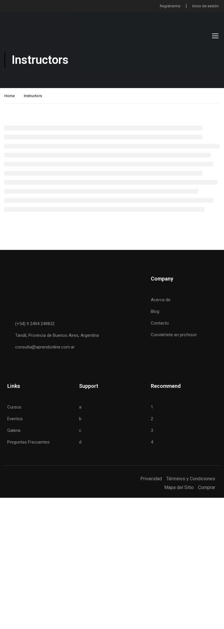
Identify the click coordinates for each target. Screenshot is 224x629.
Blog (155, 311)
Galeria (13, 430)
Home (9, 96)
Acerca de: (161, 299)
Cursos (14, 407)
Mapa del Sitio (179, 487)
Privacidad (151, 478)
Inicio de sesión (205, 6)
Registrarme (170, 6)
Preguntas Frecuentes (28, 442)
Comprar (206, 487)
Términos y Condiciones (190, 478)
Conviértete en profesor (174, 334)
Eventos (15, 418)
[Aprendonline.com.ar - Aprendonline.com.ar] (33, 35)
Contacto (160, 323)
